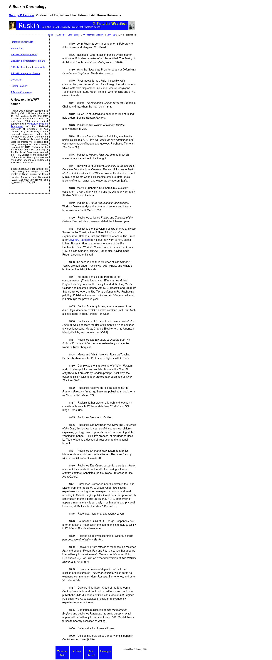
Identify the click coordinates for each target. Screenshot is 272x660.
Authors (60, 34)
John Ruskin (73, 34)
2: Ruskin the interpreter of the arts (28, 61)
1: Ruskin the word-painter (24, 54)
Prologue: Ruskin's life (22, 42)
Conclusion (16, 79)
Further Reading (19, 86)
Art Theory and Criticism (93, 34)
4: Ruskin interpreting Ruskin (25, 73)
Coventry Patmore (79, 239)
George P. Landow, (22, 15)
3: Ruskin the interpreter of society (28, 67)
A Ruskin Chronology (21, 92)
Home (50, 34)
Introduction (17, 48)
